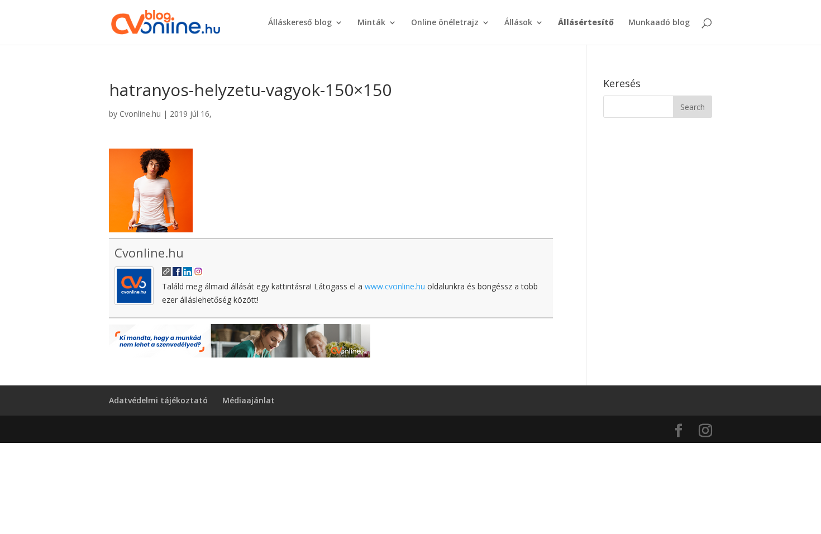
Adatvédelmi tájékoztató (158, 400)
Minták (371, 22)
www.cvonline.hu (395, 286)
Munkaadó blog (659, 22)
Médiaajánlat (248, 400)
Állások (518, 22)
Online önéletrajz (445, 22)
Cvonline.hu (140, 113)
